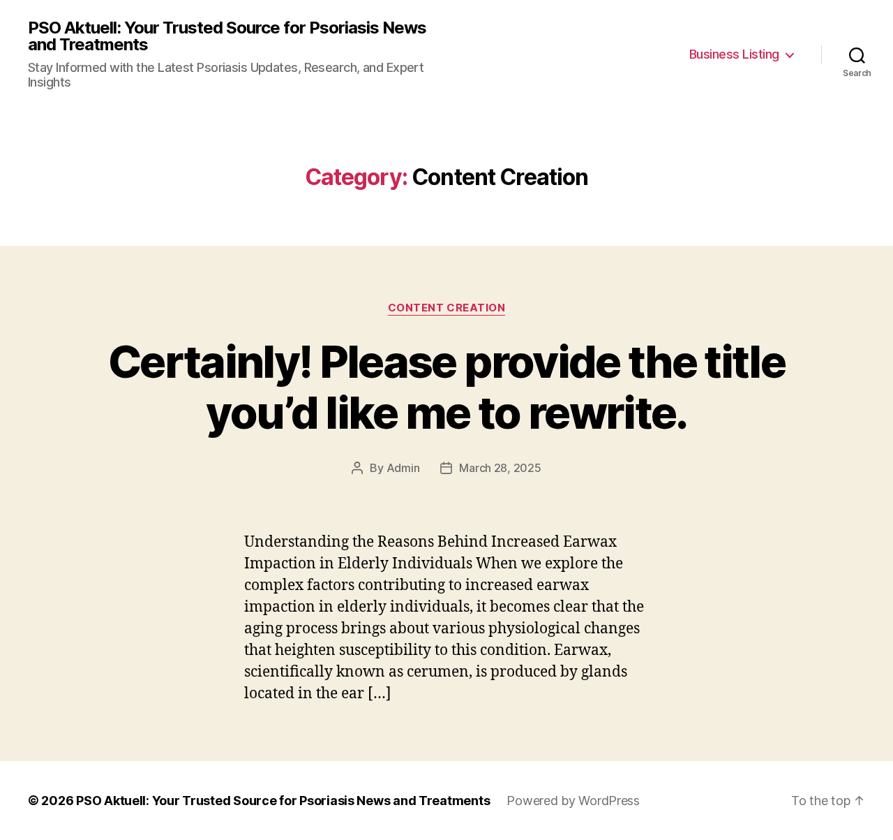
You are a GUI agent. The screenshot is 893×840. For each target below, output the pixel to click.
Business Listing (734, 54)
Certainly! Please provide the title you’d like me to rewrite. (446, 386)
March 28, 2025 (500, 468)
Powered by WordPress (573, 800)
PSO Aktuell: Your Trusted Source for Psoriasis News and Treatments (227, 36)
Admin (403, 468)
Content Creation (447, 308)
